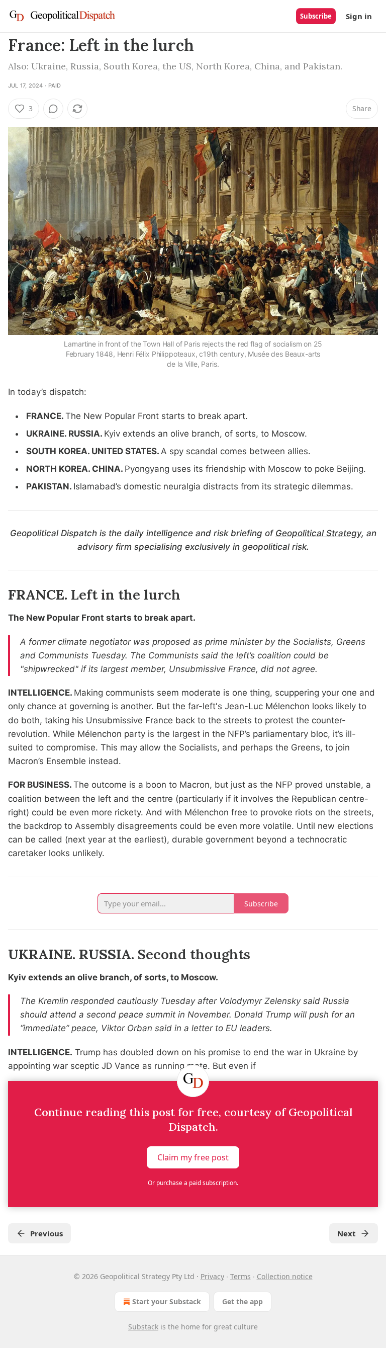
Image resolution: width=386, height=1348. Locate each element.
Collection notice (285, 1276)
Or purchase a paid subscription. (193, 1182)
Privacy (212, 1276)
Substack (143, 1326)
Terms (240, 1276)
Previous (46, 1233)
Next (346, 1233)
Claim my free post (193, 1157)
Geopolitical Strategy (318, 533)
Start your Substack (166, 1301)
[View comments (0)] (53, 109)
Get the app (242, 1301)
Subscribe (316, 16)
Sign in (359, 16)
